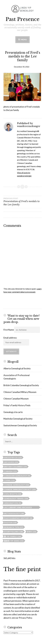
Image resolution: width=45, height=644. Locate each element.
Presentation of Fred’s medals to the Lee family (22, 201)
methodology (14, 513)
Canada (10, 471)
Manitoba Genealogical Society (18, 418)
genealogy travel (16, 498)
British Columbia (15, 467)
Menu (23, 39)
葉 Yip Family (12, 536)
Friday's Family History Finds (17, 405)
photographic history (18, 518)
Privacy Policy (25, 617)
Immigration (12, 503)
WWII (31, 532)
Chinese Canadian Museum (16, 398)
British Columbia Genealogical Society (21, 385)
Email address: (10, 337)
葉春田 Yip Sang (14, 541)
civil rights (12, 494)
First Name (9, 329)
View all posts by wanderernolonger (24, 174)
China (9, 480)
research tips (13, 527)
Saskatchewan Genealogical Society (20, 425)
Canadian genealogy (17, 476)
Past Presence (23, 19)
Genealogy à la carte (13, 412)
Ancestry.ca (13, 457)
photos (10, 523)
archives (11, 462)
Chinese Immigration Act (20, 489)
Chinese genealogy (16, 485)
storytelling (13, 532)
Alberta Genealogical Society (17, 368)
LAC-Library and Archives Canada (18, 507)
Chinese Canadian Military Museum (20, 392)
